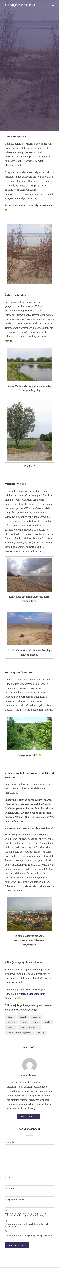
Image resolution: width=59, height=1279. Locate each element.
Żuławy (41, 1033)
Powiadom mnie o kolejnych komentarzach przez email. (27, 1225)
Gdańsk (23, 1017)
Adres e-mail (12, 1188)
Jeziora (36, 1017)
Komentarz (10, 1142)
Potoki (36, 1022)
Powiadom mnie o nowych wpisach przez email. (29, 1236)
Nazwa (9, 1177)
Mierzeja (11, 1022)
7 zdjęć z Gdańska (20, 5)
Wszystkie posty (28, 1116)
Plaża (24, 1022)
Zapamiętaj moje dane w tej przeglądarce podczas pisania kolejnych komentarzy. (25, 1215)
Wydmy (11, 1028)
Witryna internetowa (15, 1199)
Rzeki (47, 1022)
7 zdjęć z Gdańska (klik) (32, 994)
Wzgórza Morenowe (30, 1028)
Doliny (10, 1017)
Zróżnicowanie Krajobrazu (19, 1033)
